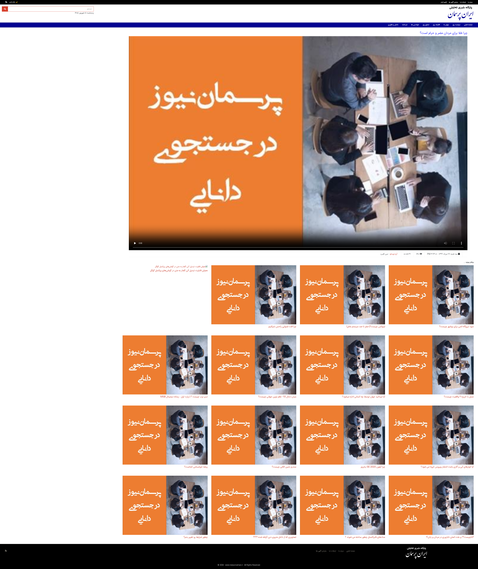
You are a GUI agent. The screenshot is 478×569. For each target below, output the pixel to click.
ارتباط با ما (463, 2)
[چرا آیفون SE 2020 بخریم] (342, 435)
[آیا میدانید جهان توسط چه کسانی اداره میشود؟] (342, 365)
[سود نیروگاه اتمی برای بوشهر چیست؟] (431, 295)
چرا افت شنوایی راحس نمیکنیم (282, 327)
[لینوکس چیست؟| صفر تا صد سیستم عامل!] (342, 295)
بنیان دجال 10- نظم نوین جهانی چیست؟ (277, 397)
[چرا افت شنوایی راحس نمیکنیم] (253, 295)
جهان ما (446, 24)
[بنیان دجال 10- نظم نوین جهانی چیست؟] (253, 365)
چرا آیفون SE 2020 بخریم (373, 467)
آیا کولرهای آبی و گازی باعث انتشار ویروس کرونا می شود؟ (447, 467)
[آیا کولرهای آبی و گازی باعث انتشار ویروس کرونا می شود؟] (431, 435)
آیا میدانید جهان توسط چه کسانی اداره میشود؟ (363, 397)
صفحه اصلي (350, 551)
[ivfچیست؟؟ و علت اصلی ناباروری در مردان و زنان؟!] (431, 505)
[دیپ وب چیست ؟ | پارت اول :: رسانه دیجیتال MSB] (165, 365)
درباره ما (470, 2)
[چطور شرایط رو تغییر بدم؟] (165, 505)
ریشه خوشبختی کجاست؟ (196, 467)
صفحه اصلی (468, 24)
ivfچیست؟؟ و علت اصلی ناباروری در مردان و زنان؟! (450, 537)
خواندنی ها (415, 24)
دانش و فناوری (393, 24)
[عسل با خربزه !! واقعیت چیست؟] (431, 365)
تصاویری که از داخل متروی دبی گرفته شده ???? (274, 537)
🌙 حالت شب (13, 2)
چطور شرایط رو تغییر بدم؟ (196, 537)
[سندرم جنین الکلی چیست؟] (253, 435)
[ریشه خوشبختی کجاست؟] (165, 435)
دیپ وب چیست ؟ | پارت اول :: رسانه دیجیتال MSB (184, 397)
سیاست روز (456, 24)
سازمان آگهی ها (453, 2)
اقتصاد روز (436, 24)
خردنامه (404, 24)
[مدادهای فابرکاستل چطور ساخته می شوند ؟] (342, 505)
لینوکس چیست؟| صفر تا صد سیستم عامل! (365, 327)
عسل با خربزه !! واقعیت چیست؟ (459, 397)
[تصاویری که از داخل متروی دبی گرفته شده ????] (253, 505)
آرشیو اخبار (444, 2)
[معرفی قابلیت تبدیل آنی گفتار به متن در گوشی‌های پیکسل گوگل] (181, 267)
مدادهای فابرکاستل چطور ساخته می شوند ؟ (365, 537)
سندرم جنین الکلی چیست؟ (284, 467)
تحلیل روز (426, 24)
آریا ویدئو (393, 254)
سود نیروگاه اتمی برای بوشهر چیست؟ (456, 327)
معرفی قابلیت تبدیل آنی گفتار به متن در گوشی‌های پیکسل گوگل (179, 270)
